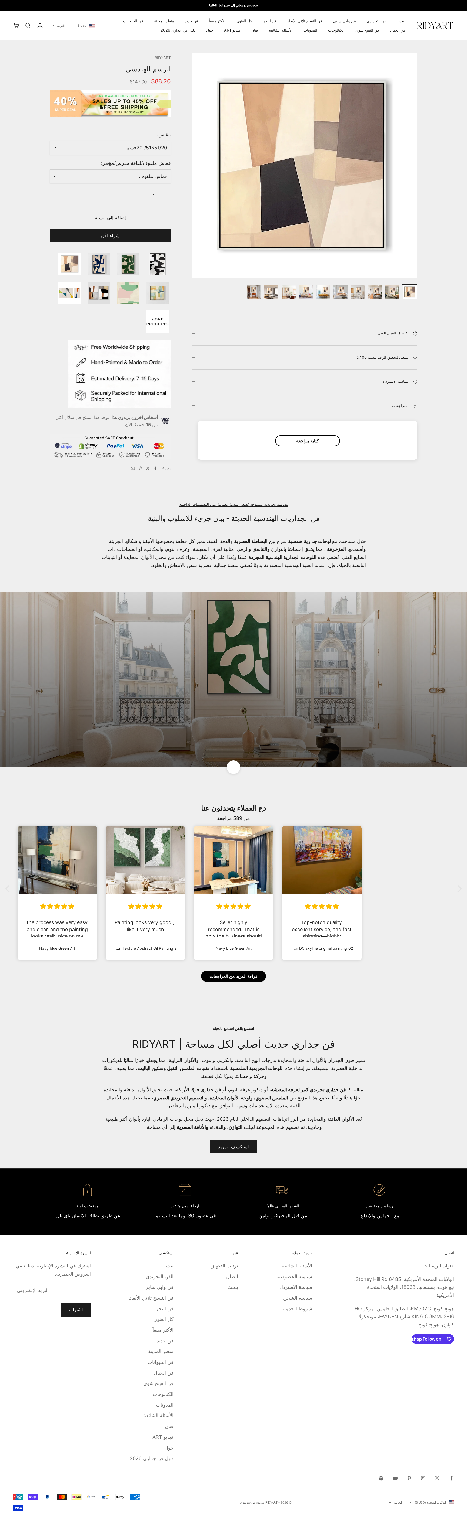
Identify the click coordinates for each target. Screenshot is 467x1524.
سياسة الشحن (297, 1298)
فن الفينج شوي (367, 30)
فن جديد (191, 21)
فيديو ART (232, 30)
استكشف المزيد (233, 1146)
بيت (402, 21)
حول (209, 30)
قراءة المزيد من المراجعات (233, 976)
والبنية (157, 518)
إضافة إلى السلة (110, 217)
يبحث (232, 1287)
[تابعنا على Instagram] (423, 1478)
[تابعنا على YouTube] (395, 1478)
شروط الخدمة (297, 1308)
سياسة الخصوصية (294, 1276)
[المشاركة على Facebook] (155, 468)
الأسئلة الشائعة (281, 30)
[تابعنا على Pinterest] (409, 1478)
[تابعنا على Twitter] (437, 1478)
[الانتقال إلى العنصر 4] (357, 291)
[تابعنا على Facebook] (451, 1478)
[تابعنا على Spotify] (381, 1478)
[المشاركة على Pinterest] (140, 468)
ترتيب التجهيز (225, 1266)
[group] (233, 679)
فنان (254, 30)
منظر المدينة (164, 21)
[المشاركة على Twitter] (148, 468)
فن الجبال (397, 30)
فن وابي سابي (344, 21)
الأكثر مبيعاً (217, 21)
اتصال (232, 1276)
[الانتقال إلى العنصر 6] (323, 291)
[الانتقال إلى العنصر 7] (305, 291)
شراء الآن (110, 235)
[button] (9, 889)
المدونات (310, 30)
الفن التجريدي (378, 21)
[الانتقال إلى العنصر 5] (340, 291)
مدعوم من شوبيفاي (252, 1502)
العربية (61, 26)
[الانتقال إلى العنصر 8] (288, 291)
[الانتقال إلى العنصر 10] (254, 291)
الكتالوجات (336, 30)
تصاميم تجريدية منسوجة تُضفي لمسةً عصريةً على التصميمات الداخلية (233, 504)
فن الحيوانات (133, 21)
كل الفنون (244, 21)
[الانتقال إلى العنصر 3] (375, 291)
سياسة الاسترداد (295, 1287)
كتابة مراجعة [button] (307, 440)
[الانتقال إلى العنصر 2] (392, 291)
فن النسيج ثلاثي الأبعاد (305, 21)
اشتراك (76, 1309)
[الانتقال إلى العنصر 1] (409, 291)
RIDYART (163, 57)
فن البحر (270, 21)
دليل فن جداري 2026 (178, 30)
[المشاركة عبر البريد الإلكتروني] (133, 468)
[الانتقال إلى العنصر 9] (271, 291)
